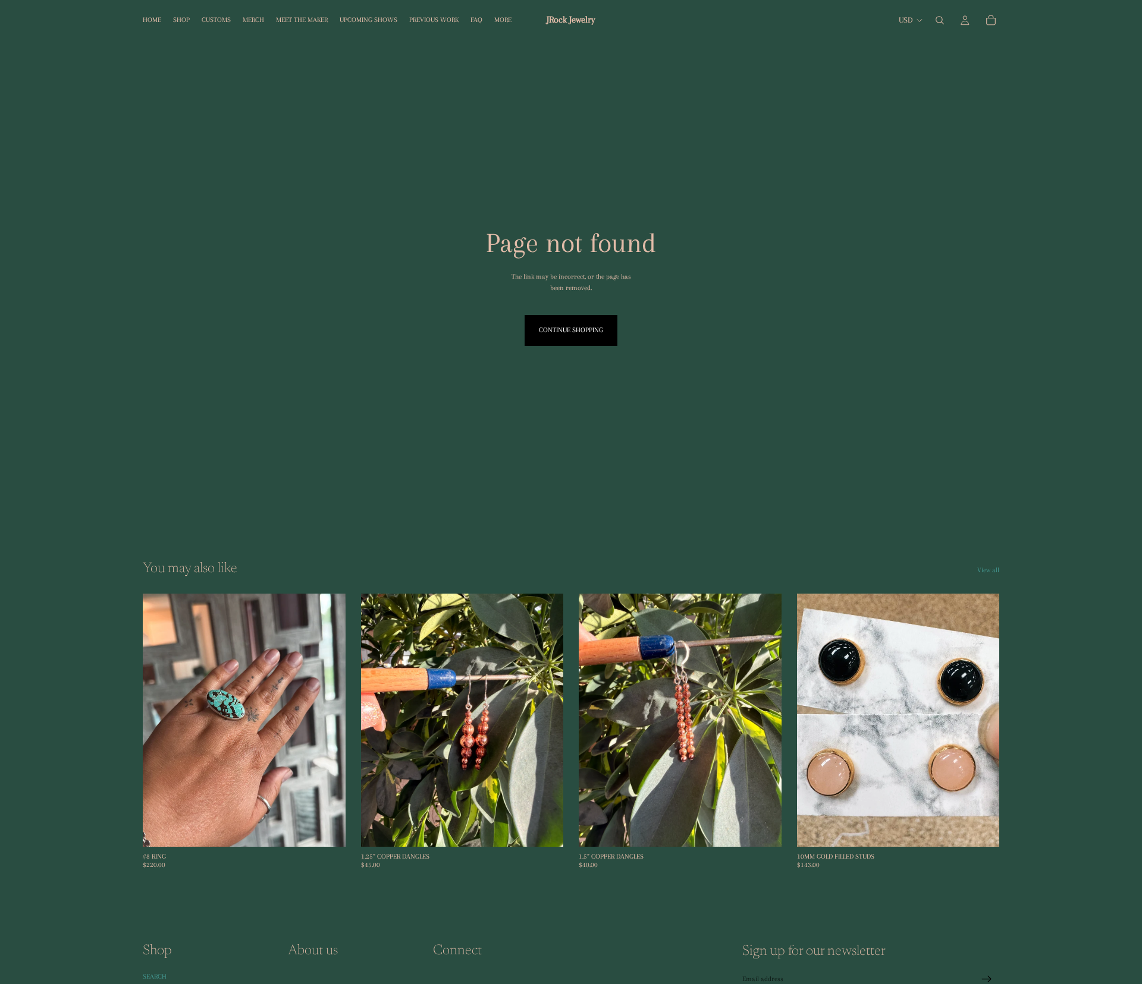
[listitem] (502, 20)
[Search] (940, 20)
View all (988, 570)
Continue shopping (571, 330)
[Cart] (991, 20)
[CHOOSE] (545, 828)
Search (155, 976)
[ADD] (327, 828)
